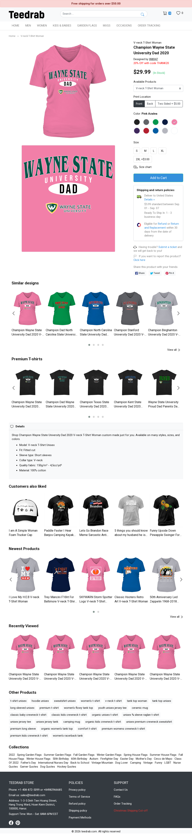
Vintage (148, 762)
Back (150, 103)
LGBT (167, 762)
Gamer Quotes (29, 766)
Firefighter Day (109, 758)
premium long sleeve (23, 728)
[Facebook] (12, 822)
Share (141, 273)
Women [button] (42, 25)
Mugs (106, 25)
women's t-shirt (90, 701)
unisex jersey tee (20, 721)
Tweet (156, 273)
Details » (149, 199)
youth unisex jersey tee (112, 708)
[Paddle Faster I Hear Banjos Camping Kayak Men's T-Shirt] (60, 510)
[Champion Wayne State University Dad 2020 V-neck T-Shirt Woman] (28, 308)
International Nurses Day (53, 762)
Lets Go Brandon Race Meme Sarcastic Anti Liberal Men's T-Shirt (93, 535)
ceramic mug (140, 708)
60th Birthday (79, 758)
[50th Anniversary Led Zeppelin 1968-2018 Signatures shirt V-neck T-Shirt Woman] (166, 575)
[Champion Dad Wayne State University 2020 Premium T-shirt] (62, 382)
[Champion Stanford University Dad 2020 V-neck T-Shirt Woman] (130, 308)
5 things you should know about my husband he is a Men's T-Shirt (131, 535)
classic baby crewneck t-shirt (28, 714)
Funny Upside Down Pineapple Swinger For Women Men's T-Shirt (165, 535)
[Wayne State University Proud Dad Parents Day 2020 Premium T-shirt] (164, 382)
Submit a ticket (167, 247)
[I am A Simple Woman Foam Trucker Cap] (25, 510)
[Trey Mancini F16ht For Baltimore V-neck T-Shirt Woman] (60, 575)
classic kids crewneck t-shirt (69, 714)
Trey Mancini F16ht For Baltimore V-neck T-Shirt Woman (60, 601)
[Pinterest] (18, 822)
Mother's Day (144, 758)
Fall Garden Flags (84, 754)
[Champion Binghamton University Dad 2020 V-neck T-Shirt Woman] (164, 308)
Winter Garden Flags (109, 754)
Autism (93, 758)
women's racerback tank (68, 735)
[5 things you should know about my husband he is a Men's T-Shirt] (131, 510)
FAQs (117, 796)
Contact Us (121, 789)
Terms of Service (79, 796)
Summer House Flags (163, 754)
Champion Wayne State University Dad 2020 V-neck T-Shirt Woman (27, 334)
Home (15, 25)
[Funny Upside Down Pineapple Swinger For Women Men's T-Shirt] (166, 510)
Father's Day (28, 762)
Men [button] (28, 25)
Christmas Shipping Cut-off (131, 810)
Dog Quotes (47, 766)
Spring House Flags (136, 754)
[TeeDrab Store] (26, 14)
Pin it (171, 273)
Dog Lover (121, 762)
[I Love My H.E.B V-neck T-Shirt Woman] (25, 575)
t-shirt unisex (18, 701)
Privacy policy (77, 789)
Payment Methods (80, 817)
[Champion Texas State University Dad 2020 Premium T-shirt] (96, 382)
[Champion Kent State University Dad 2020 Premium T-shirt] (130, 382)
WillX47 (153, 59)
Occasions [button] (124, 25)
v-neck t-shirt (113, 701)
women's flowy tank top (78, 708)
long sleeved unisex (22, 708)
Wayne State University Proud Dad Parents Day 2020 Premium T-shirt (163, 406)
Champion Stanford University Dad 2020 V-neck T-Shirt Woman (129, 334)
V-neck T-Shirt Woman (32, 36)
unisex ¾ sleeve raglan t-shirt (141, 714)
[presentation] (16, 313)
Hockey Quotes (66, 766)
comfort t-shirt (87, 728)
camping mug (71, 721)
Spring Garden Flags (29, 754)
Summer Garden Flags (57, 754)
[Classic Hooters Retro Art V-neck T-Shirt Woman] (131, 575)
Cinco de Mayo (163, 758)
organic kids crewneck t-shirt (103, 721)
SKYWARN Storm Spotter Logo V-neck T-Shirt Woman (95, 601)
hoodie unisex (40, 701)
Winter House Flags (38, 758)
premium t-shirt (49, 708)
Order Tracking (149, 25)
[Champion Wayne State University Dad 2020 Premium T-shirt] (28, 382)
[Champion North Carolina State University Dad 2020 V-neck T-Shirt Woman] (96, 308)
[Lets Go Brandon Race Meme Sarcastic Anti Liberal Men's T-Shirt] (96, 510)
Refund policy (77, 803)
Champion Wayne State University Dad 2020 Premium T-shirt (27, 406)
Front (139, 103)
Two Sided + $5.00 (169, 103)
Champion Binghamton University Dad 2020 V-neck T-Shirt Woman (163, 334)
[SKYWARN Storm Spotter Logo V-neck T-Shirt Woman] (96, 575)
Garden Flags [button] (87, 25)
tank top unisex (161, 701)
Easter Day (127, 758)
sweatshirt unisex (65, 701)
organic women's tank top (57, 728)
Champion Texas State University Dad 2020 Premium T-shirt (94, 406)
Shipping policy (78, 810)
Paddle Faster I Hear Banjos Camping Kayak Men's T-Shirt (59, 535)
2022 (12, 754)
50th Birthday (61, 758)
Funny (158, 762)
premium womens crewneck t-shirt (123, 728)
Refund (162, 223)
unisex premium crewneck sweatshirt (149, 721)
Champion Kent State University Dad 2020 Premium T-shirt (127, 406)
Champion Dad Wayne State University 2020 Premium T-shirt (60, 406)
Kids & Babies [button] (62, 25)
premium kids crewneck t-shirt (29, 735)
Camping (135, 762)
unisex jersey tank (47, 721)
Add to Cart (158, 178)
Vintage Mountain (102, 762)
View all (172, 349)
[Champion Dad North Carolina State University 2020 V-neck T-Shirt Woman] (62, 308)
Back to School (79, 762)
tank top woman (137, 701)
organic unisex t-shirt (105, 714)
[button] (89, 345)
